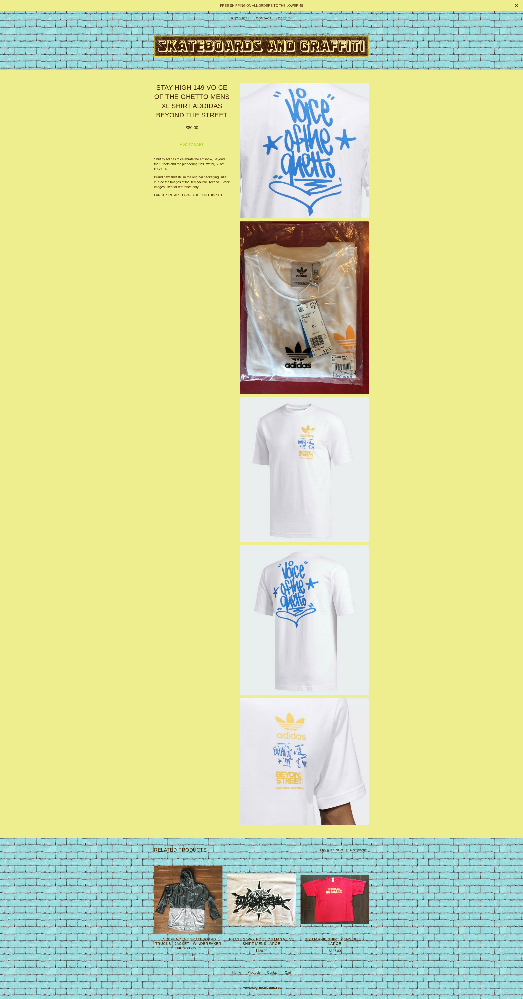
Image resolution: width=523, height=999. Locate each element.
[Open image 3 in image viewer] (304, 469)
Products (240, 18)
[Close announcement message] (516, 5)
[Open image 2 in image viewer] (304, 307)
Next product (358, 850)
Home (236, 972)
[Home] (261, 46)
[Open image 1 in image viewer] (304, 150)
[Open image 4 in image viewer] (304, 620)
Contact (264, 18)
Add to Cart (192, 144)
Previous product (331, 850)
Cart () (285, 18)
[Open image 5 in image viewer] (304, 761)
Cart (288, 972)
